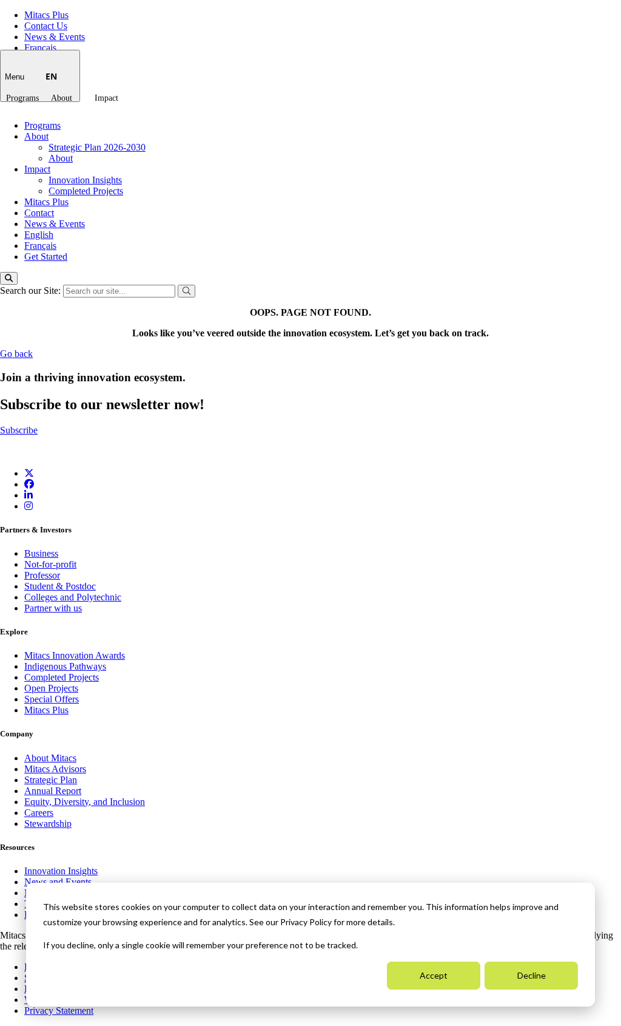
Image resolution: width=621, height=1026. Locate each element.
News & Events (54, 37)
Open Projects (51, 688)
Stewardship (48, 823)
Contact (39, 213)
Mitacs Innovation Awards (74, 655)
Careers (38, 812)
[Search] (9, 278)
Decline (531, 975)
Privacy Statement (58, 1010)
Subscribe (19, 430)
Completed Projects (86, 191)
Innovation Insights (85, 180)
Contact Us (45, 26)
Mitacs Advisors (55, 769)
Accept (434, 975)
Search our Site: (31, 290)
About (61, 98)
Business (41, 553)
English (38, 234)
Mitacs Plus (46, 15)
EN (51, 76)
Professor (42, 575)
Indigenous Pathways (65, 666)
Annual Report (52, 791)
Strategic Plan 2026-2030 (97, 147)
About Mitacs (50, 758)
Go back (16, 353)
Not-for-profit (50, 564)
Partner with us (53, 608)
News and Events (58, 882)
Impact (106, 98)
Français (40, 47)
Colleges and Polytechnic (72, 597)
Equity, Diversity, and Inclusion (84, 802)
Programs (22, 98)
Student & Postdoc (60, 586)
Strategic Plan (50, 780)
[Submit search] (186, 291)
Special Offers (51, 699)
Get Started (45, 256)
